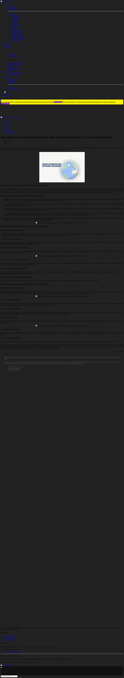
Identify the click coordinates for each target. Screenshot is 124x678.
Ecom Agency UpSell (5, 121)
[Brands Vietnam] (6, 1)
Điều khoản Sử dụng (10, 636)
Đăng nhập (7, 94)
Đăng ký (6, 95)
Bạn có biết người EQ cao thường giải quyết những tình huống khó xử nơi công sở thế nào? (31, 102)
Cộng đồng (7, 131)
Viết (2, 98)
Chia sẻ (6, 124)
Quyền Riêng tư (9, 638)
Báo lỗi (6, 126)
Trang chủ (7, 129)
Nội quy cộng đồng (10, 639)
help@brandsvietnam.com (11, 651)
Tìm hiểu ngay (58, 102)
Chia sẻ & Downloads (10, 132)
